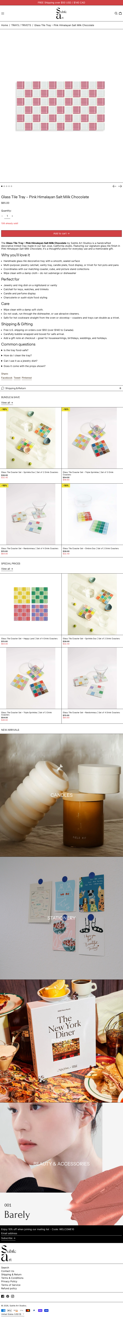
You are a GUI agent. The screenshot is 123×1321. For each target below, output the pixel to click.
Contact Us (7, 1271)
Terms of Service (10, 1284)
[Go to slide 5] (11, 186)
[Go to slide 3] (6, 186)
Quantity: (6, 210)
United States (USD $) (11, 1314)
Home (4, 25)
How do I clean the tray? (18, 355)
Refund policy (9, 1288)
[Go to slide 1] (1, 186)
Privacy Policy (9, 1281)
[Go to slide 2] (4, 186)
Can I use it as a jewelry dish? (20, 360)
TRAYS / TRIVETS (21, 25)
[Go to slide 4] (9, 186)
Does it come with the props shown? (24, 366)
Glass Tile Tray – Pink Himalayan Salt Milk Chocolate (64, 25)
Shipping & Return (11, 1274)
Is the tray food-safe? (16, 350)
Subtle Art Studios (18, 1306)
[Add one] (12, 216)
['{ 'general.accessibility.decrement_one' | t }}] (2, 216)
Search (5, 1267)
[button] (116, 13)
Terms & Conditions (12, 1277)
